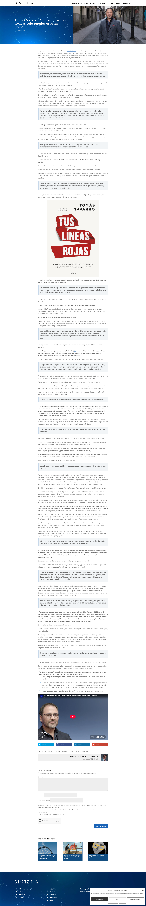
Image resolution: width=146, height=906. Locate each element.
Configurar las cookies (135, 899)
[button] (143, 890)
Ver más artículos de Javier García (90, 760)
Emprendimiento (102, 3)
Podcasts (125, 3)
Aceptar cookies (99, 899)
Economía (93, 3)
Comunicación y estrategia (52, 751)
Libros (118, 3)
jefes (74, 351)
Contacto (21, 897)
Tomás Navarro (71, 51)
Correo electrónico (44, 800)
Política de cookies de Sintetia (113, 903)
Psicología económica (81, 751)
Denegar (117, 899)
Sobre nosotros (23, 889)
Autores (21, 891)
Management (84, 3)
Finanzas (112, 3)
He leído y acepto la (52, 814)
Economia (53, 894)
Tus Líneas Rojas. (72, 61)
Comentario (42, 777)
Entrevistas (75, 3)
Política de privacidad (122, 903)
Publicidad (22, 894)
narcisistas (73, 317)
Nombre (41, 795)
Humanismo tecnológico (67, 751)
